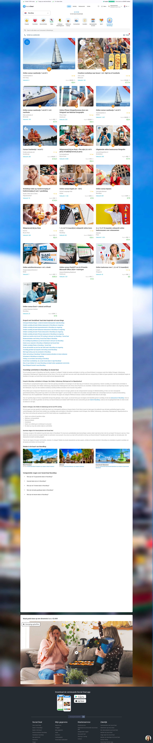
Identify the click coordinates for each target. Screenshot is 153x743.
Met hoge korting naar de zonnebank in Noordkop (37, 352)
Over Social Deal (36, 725)
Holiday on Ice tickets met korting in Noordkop (36, 358)
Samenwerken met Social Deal (108, 725)
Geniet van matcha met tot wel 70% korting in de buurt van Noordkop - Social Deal (46, 336)
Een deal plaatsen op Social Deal (109, 730)
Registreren (58, 725)
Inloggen (57, 727)
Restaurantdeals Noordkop (39, 732)
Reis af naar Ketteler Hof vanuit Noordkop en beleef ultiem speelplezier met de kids (46, 363)
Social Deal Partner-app (106, 742)
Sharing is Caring (82, 736)
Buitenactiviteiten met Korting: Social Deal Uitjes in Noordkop (40, 338)
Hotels (88, 6)
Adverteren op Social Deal (107, 727)
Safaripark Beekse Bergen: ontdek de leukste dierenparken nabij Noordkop (43, 323)
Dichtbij (74, 6)
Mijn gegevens (59, 730)
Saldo (56, 732)
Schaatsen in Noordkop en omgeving (33, 356)
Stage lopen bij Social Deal (107, 735)
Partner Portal (104, 739)
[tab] (76, 477)
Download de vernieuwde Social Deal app (88, 728)
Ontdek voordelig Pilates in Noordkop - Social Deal (37, 345)
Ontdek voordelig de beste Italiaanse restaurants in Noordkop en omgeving (44, 329)
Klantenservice (82, 725)
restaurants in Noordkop (117, 398)
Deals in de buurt (37, 730)
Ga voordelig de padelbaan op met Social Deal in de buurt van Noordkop (43, 341)
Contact (80, 739)
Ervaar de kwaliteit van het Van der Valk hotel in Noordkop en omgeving (43, 347)
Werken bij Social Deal (106, 732)
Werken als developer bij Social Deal (110, 737)
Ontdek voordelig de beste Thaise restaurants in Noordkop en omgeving (43, 332)
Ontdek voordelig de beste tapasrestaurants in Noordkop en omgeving (42, 327)
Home (69, 6)
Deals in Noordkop (37, 727)
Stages (34, 742)
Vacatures (35, 739)
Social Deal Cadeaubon (61, 739)
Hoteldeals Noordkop (38, 735)
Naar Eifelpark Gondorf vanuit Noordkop (34, 365)
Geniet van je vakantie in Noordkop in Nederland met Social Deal (41, 343)
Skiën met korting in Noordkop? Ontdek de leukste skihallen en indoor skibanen (45, 354)
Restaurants (82, 6)
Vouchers (57, 735)
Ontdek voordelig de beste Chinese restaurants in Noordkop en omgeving (43, 334)
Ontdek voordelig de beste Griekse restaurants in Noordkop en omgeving (43, 325)
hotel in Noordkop (95, 400)
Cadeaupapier (59, 737)
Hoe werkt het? (36, 737)
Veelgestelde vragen (83, 731)
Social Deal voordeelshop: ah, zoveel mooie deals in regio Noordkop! (42, 361)
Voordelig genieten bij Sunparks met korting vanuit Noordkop (40, 349)
